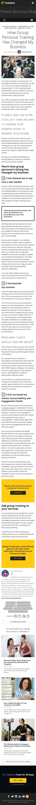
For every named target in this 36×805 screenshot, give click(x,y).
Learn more (18, 493)
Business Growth (10, 27)
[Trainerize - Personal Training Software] (10, 3)
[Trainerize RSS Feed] (27, 796)
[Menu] (32, 20)
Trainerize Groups (7, 408)
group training (8, 608)
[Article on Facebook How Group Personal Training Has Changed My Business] (15, 616)
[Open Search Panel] (4, 20)
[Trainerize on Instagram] (16, 796)
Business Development (23, 603)
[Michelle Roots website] (12, 573)
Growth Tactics (24, 28)
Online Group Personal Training (23, 608)
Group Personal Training (23, 605)
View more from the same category (18, 761)
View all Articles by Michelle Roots (11, 598)
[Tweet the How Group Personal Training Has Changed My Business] (19, 616)
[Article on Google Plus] (23, 616)
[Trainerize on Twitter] (12, 796)
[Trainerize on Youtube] (23, 796)
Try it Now (18, 558)
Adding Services (11, 603)
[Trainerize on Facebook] (8, 796)
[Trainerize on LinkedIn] (20, 796)
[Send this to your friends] (28, 616)
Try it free (18, 780)
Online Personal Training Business (18, 611)
